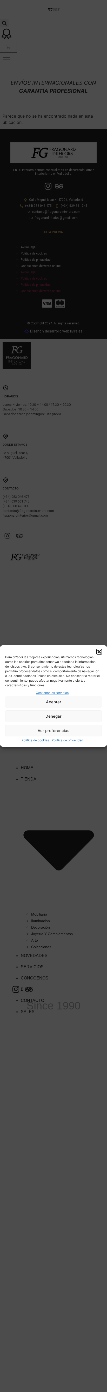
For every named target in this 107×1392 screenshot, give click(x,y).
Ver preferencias (53, 730)
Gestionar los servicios (52, 693)
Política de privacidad (67, 740)
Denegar (53, 716)
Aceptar (53, 701)
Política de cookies (35, 740)
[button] (99, 651)
